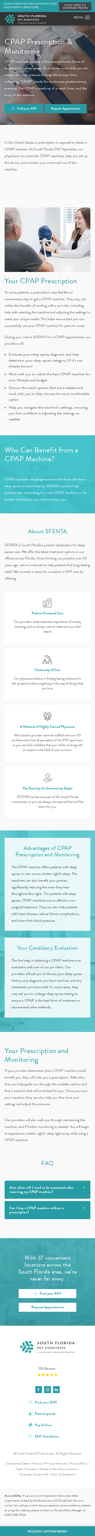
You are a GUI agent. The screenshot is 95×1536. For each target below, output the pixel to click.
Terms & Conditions (63, 1474)
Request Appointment (65, 108)
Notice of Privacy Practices (50, 1463)
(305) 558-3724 (15, 1515)
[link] (47, 1371)
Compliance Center (18, 1463)
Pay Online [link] (43, 1424)
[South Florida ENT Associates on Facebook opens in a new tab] (38, 1389)
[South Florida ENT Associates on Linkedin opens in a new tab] (56, 1389)
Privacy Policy (78, 1463)
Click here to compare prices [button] (75, 6)
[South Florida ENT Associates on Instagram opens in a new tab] (47, 1389)
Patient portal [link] (45, 1413)
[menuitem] (38, 1389)
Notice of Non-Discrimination (58, 1469)
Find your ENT (27, 108)
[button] (87, 17)
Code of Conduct (26, 1469)
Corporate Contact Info (34, 1474)
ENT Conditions (47, 1436)
